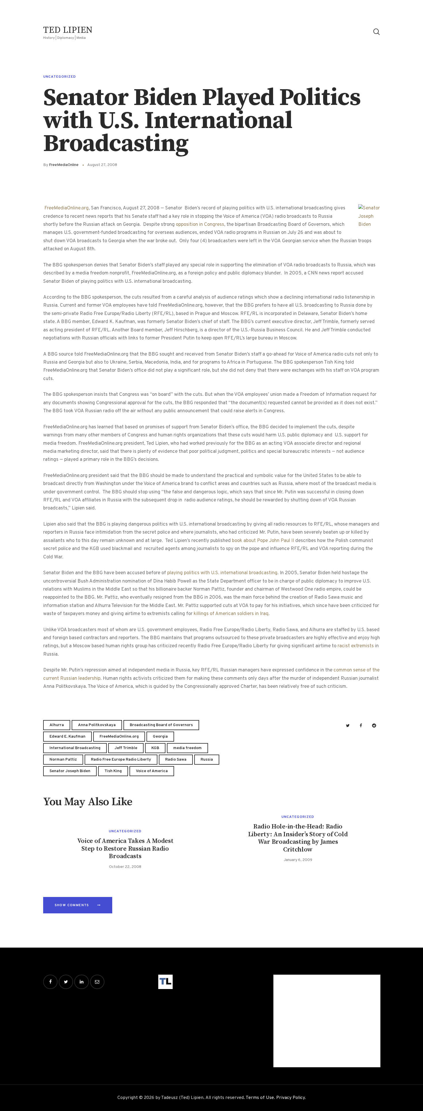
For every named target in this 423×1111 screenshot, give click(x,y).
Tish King (113, 771)
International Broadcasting (74, 748)
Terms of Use (260, 1098)
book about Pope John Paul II (263, 541)
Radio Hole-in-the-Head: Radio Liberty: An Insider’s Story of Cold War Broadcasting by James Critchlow (298, 838)
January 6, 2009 (298, 860)
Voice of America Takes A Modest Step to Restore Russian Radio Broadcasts (125, 848)
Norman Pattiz (63, 759)
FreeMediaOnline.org (66, 208)
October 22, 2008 (125, 866)
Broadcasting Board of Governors (161, 725)
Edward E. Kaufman (67, 736)
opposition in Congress (200, 225)
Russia (207, 759)
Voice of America (152, 771)
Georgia (160, 736)
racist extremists (356, 646)
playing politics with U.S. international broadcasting (222, 573)
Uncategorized (59, 77)
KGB (155, 748)
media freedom (187, 748)
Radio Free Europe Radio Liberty (121, 759)
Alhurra (56, 725)
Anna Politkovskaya (97, 725)
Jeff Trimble (126, 748)
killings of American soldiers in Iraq (231, 614)
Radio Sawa (175, 759)
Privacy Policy (290, 1098)
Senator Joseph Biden (69, 771)
